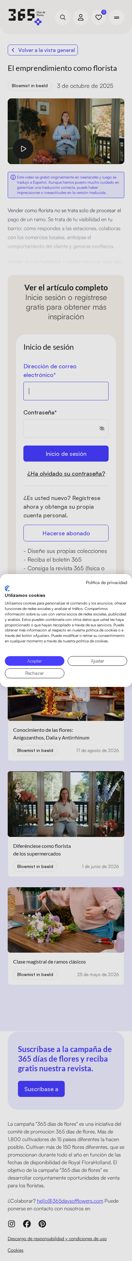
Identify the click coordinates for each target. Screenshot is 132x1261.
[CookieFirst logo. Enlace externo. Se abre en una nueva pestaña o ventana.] (7, 588)
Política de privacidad (106, 582)
